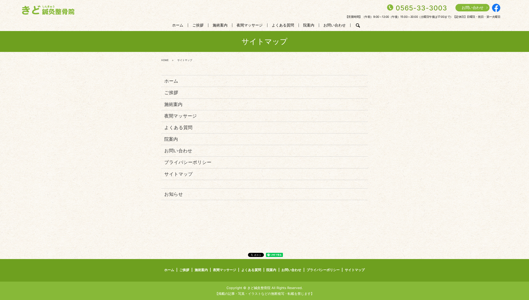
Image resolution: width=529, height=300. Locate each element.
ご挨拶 (198, 25)
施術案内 (220, 25)
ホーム (177, 25)
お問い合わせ (472, 7)
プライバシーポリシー (187, 162)
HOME (165, 60)
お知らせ (173, 194)
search (358, 25)
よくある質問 (283, 25)
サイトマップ (178, 174)
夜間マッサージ (250, 25)
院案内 (308, 25)
